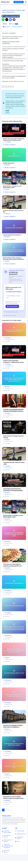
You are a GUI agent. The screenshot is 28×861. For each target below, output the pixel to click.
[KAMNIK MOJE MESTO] (14, 158)
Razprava (7, 27)
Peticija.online (5, 2)
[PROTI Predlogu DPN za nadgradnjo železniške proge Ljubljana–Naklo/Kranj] (14, 254)
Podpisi (14, 24)
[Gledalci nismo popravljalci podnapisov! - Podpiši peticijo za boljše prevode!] (14, 135)
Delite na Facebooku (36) (12, 16)
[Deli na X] (6, 19)
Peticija (5, 24)
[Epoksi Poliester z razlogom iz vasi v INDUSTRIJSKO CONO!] (14, 182)
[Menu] (25, 2)
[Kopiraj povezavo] (14, 19)
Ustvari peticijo (13, 306)
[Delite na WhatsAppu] (3, 19)
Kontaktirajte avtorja (8, 86)
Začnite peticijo (18, 2)
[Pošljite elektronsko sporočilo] (10, 19)
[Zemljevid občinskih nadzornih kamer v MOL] (14, 206)
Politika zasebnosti (17, 27)
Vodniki (4, 828)
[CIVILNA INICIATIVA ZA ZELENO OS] (14, 230)
